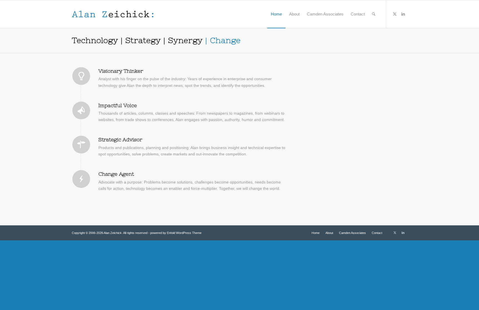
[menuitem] (276, 14)
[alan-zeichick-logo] (113, 14)
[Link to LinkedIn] (403, 14)
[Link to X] (395, 14)
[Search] (373, 14)
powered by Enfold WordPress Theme (176, 233)
